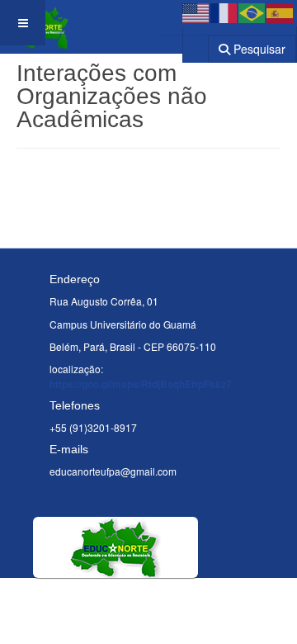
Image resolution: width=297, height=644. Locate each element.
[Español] (280, 11)
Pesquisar (257, 48)
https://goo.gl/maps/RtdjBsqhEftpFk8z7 (141, 383)
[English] (196, 11)
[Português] (252, 11)
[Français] (224, 11)
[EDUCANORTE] (55, 22)
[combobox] (185, 43)
